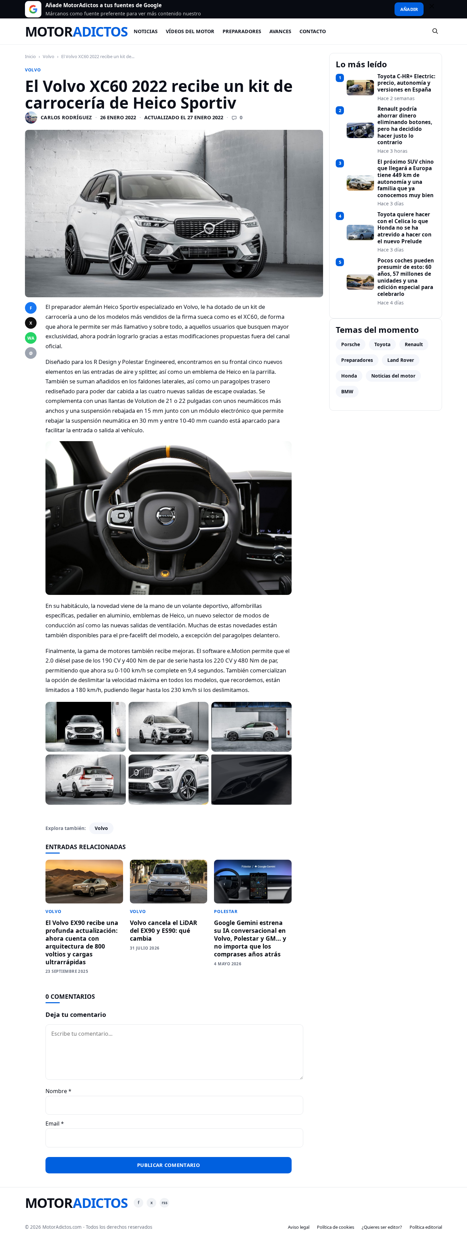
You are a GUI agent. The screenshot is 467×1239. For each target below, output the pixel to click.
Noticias (146, 31)
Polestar (225, 911)
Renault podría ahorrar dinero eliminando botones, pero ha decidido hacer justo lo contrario (404, 126)
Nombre (58, 1091)
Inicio (30, 56)
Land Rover (400, 360)
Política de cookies (335, 1227)
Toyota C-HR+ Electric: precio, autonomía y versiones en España (406, 83)
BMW (347, 391)
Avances (280, 31)
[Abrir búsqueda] (435, 31)
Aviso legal (298, 1227)
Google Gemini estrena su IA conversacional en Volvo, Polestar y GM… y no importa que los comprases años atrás (250, 938)
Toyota (382, 344)
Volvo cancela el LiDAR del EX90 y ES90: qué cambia (163, 930)
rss (165, 1202)
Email (54, 1123)
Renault (414, 344)
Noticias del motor (393, 375)
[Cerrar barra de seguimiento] (435, 9)
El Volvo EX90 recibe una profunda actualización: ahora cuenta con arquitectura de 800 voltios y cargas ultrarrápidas (81, 942)
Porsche (350, 344)
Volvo (48, 56)
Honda (349, 375)
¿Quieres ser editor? (382, 1227)
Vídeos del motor (190, 31)
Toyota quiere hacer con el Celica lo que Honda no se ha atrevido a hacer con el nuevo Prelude (404, 228)
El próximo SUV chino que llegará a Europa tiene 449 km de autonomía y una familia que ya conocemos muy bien (405, 179)
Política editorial (426, 1227)
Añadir (409, 9)
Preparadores (242, 31)
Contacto (312, 31)
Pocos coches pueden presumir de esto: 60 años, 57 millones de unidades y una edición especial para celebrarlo (405, 277)
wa (30, 338)
